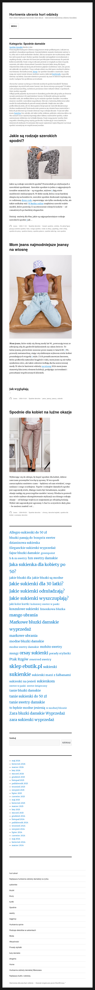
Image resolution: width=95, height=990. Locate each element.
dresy (35, 72)
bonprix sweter (44, 538)
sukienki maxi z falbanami (51, 675)
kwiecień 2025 (18, 803)
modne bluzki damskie (26, 641)
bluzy (11, 896)
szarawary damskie (20, 515)
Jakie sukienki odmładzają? (37, 591)
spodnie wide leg (50, 231)
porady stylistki (60, 653)
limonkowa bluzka (52, 609)
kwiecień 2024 (18, 842)
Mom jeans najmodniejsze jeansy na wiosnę (39, 247)
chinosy (45, 512)
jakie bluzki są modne (47, 578)
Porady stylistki (15, 947)
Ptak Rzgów (18, 659)
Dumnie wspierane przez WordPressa (50, 983)
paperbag (55, 228)
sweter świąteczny (37, 686)
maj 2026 (16, 760)
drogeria (12, 958)
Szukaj (12, 738)
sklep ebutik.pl (25, 666)
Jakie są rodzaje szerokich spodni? (33, 138)
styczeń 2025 (18, 813)
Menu (14, 26)
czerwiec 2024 (18, 835)
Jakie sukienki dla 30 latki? (36, 583)
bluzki (11, 890)
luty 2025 (16, 809)
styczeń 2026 (18, 774)
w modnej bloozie (56, 707)
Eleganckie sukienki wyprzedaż (32, 548)
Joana (15, 226)
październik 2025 (20, 783)
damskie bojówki (54, 512)
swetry (12, 913)
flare (28, 228)
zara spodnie (61, 231)
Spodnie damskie (16, 47)
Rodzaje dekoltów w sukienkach (22, 930)
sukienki (50, 667)
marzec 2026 (18, 767)
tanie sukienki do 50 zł (28, 696)
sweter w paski (17, 686)
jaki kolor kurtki (19, 604)
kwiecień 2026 (18, 764)
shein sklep (63, 228)
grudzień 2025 (18, 777)
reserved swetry (40, 659)
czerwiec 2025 (18, 796)
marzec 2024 (18, 845)
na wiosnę (46, 366)
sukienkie (20, 674)
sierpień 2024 (18, 829)
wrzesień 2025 (18, 787)
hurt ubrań (13, 873)
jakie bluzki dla (20, 578)
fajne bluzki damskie (24, 553)
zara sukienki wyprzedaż (31, 719)
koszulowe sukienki (24, 609)
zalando (60, 398)
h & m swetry (18, 558)
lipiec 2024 (17, 832)
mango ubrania (23, 615)
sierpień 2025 (18, 790)
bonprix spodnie (47, 226)
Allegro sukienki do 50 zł (28, 532)
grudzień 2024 (18, 816)
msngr (14, 653)
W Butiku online (35, 203)
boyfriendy (56, 74)
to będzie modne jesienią (27, 708)
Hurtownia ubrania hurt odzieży (33, 14)
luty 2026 (16, 770)
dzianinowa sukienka (24, 543)
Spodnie (12, 907)
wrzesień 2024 (18, 826)
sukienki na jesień (22, 681)
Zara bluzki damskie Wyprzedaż (37, 713)
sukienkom (46, 681)
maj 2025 (16, 800)
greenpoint (48, 553)
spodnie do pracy (15, 231)
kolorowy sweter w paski (44, 604)
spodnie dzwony (27, 231)
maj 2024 (16, 839)
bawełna (17, 113)
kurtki (11, 901)
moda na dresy (46, 228)
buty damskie (14, 953)
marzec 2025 (17, 806)
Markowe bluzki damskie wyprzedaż (34, 625)
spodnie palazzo (38, 231)
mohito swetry (51, 647)
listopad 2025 (18, 780)
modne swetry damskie (24, 647)
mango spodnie (35, 228)
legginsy (12, 918)
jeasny (54, 398)
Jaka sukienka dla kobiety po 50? (37, 568)
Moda (11, 936)
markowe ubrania (23, 636)
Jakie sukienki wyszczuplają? (39, 598)
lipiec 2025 (17, 793)
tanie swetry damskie (27, 702)
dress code (27, 200)
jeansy (49, 398)
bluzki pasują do (21, 538)
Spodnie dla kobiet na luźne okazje (40, 412)
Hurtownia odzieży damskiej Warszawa (25, 970)
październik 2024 (20, 822)
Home (11, 964)
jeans (44, 398)
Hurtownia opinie (16, 924)
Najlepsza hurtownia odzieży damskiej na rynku (29, 879)
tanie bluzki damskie (25, 690)
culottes (56, 226)
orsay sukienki (34, 652)
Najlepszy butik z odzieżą (19, 975)
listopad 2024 (18, 819)
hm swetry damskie (43, 558)
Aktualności (14, 941)
